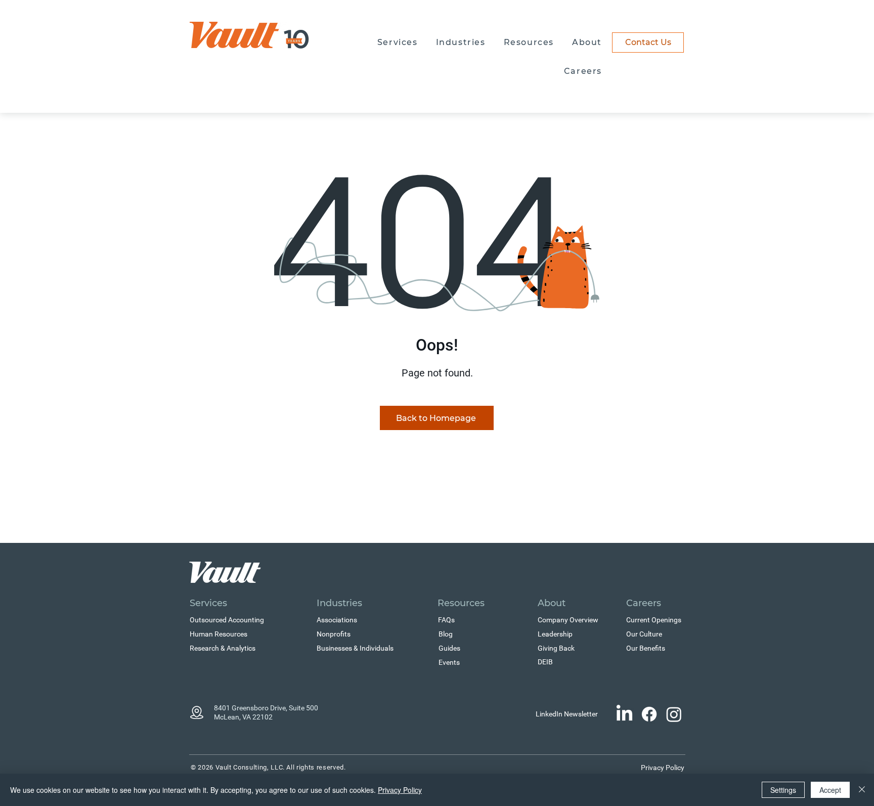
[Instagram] (674, 714)
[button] (397, 42)
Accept (830, 790)
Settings (783, 790)
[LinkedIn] (624, 714)
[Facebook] (649, 714)
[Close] (862, 790)
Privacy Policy (400, 790)
